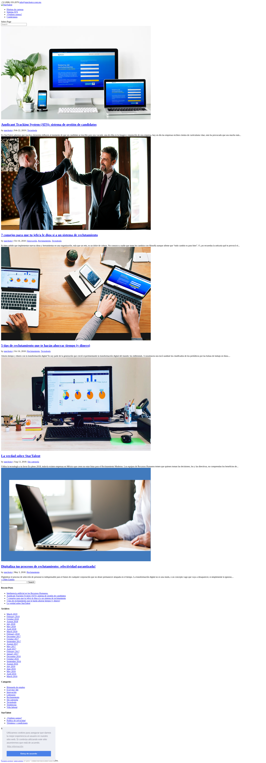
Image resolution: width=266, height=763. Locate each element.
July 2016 (11, 666)
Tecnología (32, 130)
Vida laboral (12, 707)
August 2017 (12, 644)
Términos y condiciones (17, 723)
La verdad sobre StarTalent (20, 456)
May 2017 (11, 646)
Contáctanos (12, 17)
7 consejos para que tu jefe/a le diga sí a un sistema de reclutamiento (49, 235)
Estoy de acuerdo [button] (29, 753)
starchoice (8, 130)
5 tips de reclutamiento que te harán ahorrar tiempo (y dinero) (45, 345)
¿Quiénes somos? (14, 14)
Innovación (32, 241)
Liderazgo (11, 695)
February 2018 (13, 634)
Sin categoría (33, 462)
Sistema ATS (12, 12)
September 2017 (14, 641)
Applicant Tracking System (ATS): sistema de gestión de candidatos (49, 124)
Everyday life (12, 690)
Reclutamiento (44, 241)
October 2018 (13, 619)
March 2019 (12, 614)
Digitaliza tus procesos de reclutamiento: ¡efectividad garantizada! (48, 566)
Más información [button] (15, 746)
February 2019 (13, 616)
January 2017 (12, 654)
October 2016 (13, 659)
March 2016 (12, 676)
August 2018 (12, 621)
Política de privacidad (16, 720)
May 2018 (11, 626)
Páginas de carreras (15, 9)
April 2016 (11, 674)
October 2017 (13, 639)
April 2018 (11, 629)
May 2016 (11, 671)
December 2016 (14, 656)
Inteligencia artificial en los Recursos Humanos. (27, 593)
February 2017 (13, 651)
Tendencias (11, 705)
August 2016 (12, 664)
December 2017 (14, 636)
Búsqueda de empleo (16, 687)
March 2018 (12, 631)
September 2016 (14, 661)
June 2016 (11, 669)
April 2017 (11, 649)
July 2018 (11, 624)
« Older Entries (7, 579)
